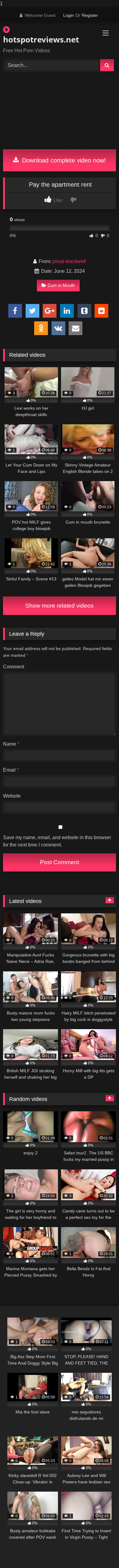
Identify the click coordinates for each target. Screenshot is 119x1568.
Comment (13, 666)
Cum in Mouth (61, 285)
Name (11, 744)
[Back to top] (100, 1551)
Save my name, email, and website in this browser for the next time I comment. (57, 841)
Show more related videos (59, 605)
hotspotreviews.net (41, 39)
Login (68, 15)
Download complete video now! (63, 160)
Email (11, 770)
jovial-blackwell (69, 261)
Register (90, 15)
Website (12, 796)
